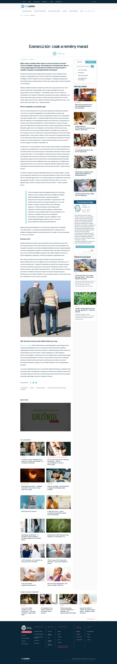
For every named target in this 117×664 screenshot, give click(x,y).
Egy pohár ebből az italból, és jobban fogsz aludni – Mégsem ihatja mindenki (87, 610)
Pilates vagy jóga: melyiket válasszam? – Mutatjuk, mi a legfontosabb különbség (68, 610)
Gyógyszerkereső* (62, 626)
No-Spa (59, 639)
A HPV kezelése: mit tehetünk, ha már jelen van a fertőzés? (32, 561)
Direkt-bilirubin (36, 643)
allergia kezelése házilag (54, 11)
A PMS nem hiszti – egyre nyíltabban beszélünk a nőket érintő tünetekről (56, 513)
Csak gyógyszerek (82, 70)
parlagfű (77, 306)
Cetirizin (59, 634)
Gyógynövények (79, 636)
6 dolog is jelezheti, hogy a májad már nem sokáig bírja (84, 194)
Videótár (88, 634)
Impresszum (23, 635)
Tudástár (88, 636)
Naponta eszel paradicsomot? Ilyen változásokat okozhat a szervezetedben (83, 106)
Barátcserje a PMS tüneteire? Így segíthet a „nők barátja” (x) (58, 535)
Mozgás (62, 605)
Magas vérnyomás (73, 11)
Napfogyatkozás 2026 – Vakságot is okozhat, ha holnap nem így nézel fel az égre (31, 487)
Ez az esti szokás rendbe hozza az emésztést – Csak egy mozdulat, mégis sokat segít (28, 611)
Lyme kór (82, 11)
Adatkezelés (23, 640)
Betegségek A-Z (44, 1)
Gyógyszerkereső (36, 1)
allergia (65, 11)
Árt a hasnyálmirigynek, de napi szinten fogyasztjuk (84, 150)
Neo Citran (59, 636)
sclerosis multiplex (26, 345)
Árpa (48, 637)
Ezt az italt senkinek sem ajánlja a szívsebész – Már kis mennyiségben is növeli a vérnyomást (58, 462)
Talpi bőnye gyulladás (50, 641)
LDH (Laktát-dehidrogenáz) (38, 634)
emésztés (23, 605)
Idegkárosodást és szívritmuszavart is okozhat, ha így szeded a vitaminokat (85, 128)
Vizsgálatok (78, 634)
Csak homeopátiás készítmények (82, 79)
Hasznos (51, 1)
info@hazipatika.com (92, 658)
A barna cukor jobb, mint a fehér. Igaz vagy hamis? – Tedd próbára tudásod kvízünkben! (84, 277)
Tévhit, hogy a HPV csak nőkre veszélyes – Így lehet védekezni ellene (57, 561)
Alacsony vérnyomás (50, 635)
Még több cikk (90, 619)
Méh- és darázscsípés (50, 645)
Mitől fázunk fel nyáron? (29, 511)
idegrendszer (24, 387)
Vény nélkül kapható (83, 75)
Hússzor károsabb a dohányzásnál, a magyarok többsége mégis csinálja (58, 487)
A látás (42, 605)
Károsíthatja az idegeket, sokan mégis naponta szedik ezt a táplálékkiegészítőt (84, 173)
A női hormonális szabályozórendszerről (28, 584)
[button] (39, 627)
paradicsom (78, 102)
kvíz (76, 273)
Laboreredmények (58, 1)
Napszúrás (50, 631)
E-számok (89, 639)
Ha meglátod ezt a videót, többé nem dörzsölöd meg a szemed (47, 610)
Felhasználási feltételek (25, 638)
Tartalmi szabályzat (24, 643)
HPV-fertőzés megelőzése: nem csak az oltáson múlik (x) (57, 584)
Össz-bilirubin (36, 640)
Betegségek (78, 631)
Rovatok (29, 1)
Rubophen (59, 642)
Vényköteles (81, 72)
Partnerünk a (85, 251)
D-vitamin (23, 457)
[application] (45, 417)
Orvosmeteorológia (26, 11)
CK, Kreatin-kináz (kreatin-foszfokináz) (38, 637)
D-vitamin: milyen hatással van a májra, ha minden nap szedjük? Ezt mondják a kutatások (32, 461)
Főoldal (21, 15)
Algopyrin (59, 631)
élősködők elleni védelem (40, 11)
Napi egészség (26, 15)
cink (76, 169)
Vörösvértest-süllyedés (38, 631)
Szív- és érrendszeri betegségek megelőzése (57, 457)
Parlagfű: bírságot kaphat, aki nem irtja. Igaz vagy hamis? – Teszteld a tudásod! (85, 310)
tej (80, 605)
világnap (32, 387)
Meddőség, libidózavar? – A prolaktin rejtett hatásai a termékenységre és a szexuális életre (31, 537)
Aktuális (24, 1)
